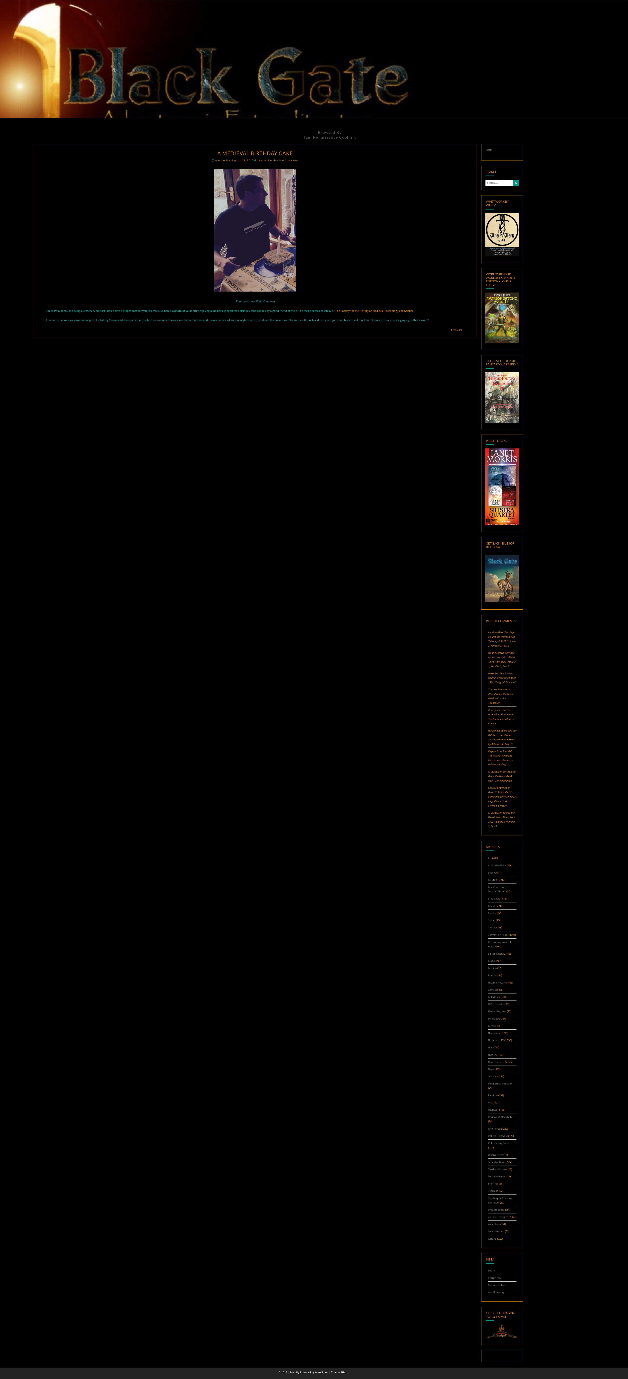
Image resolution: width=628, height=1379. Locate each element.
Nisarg (345, 1372)
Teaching (493, 1190)
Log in (491, 1270)
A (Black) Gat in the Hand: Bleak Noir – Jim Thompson (501, 776)
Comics (492, 913)
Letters (492, 1025)
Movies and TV (496, 1040)
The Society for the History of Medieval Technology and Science (374, 311)
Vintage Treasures (498, 1217)
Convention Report (499, 934)
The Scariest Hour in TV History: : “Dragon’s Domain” (502, 678)
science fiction (496, 1154)
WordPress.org (496, 1292)
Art (490, 858)
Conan (491, 920)
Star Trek (493, 1183)
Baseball (493, 872)
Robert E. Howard (498, 1135)
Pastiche (493, 1095)
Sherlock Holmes (497, 1169)
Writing (492, 1238)
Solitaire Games (497, 1176)
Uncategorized (496, 1209)
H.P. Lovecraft (495, 1004)
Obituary (493, 1076)
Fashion (492, 968)
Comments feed (497, 1285)
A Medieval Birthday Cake (255, 153)
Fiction (492, 975)
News (491, 1069)
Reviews (492, 1109)
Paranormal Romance (500, 1083)
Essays (491, 960)
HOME (488, 150)
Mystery (492, 1054)
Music (491, 1047)
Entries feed (495, 1277)
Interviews (494, 1018)
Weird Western (496, 1231)
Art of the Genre (497, 865)
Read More (457, 329)
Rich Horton (495, 1128)
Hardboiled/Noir (497, 1011)
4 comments (290, 160)
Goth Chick (494, 997)
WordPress (322, 1372)
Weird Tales (494, 1224)
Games (492, 989)
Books (491, 906)
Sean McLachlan (267, 160)
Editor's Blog (495, 953)
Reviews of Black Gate (500, 1116)
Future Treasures (497, 982)
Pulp (490, 1102)
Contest (492, 927)
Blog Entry (494, 898)
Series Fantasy (496, 1162)
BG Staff (492, 879)
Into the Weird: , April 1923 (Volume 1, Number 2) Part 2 (501, 641)
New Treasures (496, 1062)
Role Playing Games (499, 1143)
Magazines (494, 1033)
